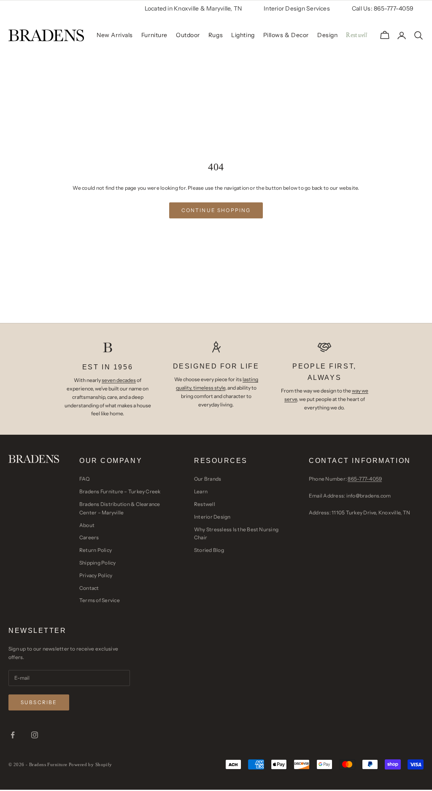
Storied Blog (209, 550)
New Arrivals (115, 35)
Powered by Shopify (90, 764)
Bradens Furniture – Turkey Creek (120, 491)
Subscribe (39, 702)
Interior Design (212, 517)
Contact (89, 588)
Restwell (204, 504)
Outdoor (188, 35)
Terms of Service (99, 600)
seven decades (119, 380)
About (86, 525)
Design (327, 35)
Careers (89, 537)
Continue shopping (216, 210)
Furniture (154, 35)
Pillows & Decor (286, 35)
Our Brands (207, 479)
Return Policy (95, 550)
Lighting (242, 35)
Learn (201, 491)
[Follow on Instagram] (34, 735)
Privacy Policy (95, 575)
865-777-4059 (365, 479)
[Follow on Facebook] (12, 735)
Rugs (215, 35)
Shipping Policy (97, 563)
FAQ (84, 479)
